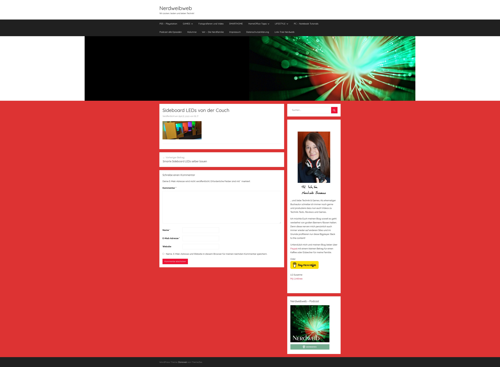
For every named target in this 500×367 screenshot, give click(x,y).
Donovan (182, 362)
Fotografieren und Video (211, 23)
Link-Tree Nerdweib (284, 32)
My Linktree (296, 278)
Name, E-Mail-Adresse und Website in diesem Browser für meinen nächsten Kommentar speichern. (216, 254)
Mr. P (196, 116)
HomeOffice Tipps (257, 23)
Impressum (235, 32)
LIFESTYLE (280, 23)
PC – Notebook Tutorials (306, 23)
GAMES (186, 23)
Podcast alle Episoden (171, 32)
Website (166, 246)
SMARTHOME (236, 23)
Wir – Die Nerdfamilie (213, 32)
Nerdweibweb (175, 8)
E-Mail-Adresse (171, 238)
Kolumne (191, 32)
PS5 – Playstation (168, 23)
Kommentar (169, 188)
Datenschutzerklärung (257, 32)
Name (166, 230)
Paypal (293, 248)
